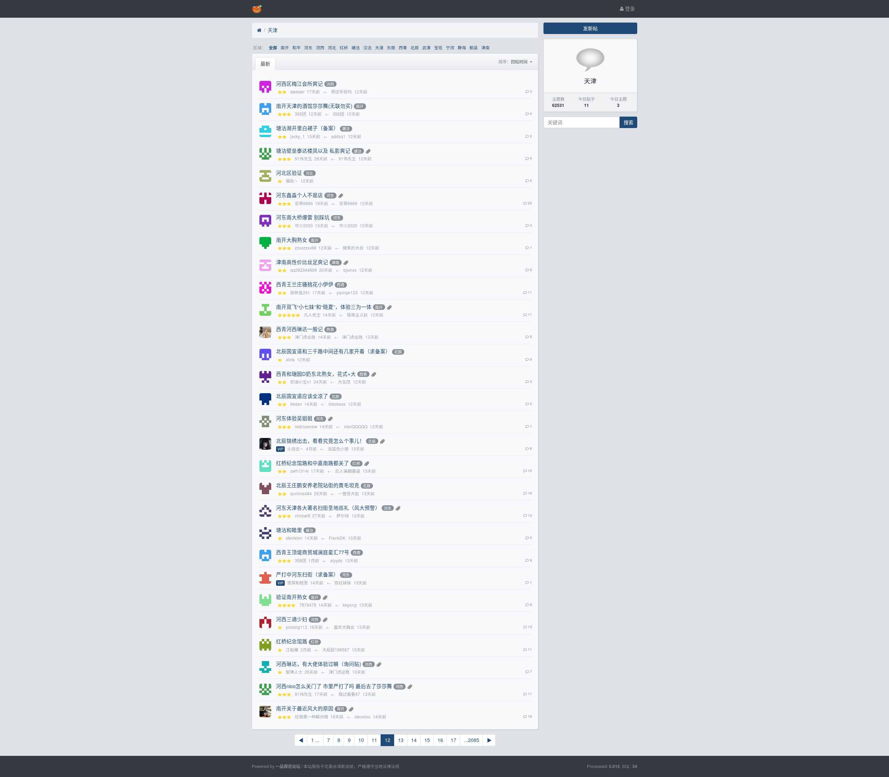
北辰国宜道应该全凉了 (302, 395)
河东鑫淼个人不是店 (299, 195)
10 (361, 739)
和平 (296, 47)
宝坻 (438, 47)
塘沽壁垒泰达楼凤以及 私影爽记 (313, 150)
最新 (265, 63)
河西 (320, 47)
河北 (332, 47)
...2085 (471, 739)
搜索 (628, 122)
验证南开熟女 (291, 596)
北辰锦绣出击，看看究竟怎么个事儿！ (320, 440)
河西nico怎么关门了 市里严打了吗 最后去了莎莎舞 (334, 686)
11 (374, 739)
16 (440, 739)
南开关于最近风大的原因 (304, 708)
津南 (485, 47)
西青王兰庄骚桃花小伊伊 (304, 284)
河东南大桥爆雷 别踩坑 (303, 217)
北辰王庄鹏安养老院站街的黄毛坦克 (317, 485)
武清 (426, 47)
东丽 (391, 47)
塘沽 (355, 47)
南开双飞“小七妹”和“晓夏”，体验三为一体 (324, 306)
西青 (403, 47)
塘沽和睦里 (289, 529)
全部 (273, 48)
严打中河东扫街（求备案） (307, 574)
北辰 (414, 47)
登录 (629, 8)
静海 (462, 47)
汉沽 (367, 47)
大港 (379, 47)
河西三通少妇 (291, 619)
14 (414, 739)
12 (387, 739)
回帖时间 (520, 62)
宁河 (450, 47)
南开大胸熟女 (291, 239)
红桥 (344, 47)
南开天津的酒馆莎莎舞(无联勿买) (314, 105)
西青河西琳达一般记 (299, 328)
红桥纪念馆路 (291, 641)
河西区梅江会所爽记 (299, 83)
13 (401, 739)
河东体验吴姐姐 (294, 418)
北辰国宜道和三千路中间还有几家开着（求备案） (333, 351)
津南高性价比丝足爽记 (302, 261)
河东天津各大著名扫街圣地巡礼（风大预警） (328, 507)
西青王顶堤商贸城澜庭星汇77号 (312, 552)
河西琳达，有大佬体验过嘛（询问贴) (318, 663)
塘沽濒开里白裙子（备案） (307, 128)
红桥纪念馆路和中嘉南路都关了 (312, 462)
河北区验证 (289, 172)
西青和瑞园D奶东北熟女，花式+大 (316, 373)
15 (427, 739)
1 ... (315, 739)
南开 (285, 47)
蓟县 (474, 47)
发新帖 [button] (590, 28)
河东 (308, 47)
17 (453, 739)
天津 (272, 29)
